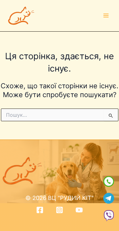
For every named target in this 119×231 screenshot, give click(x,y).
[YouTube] (79, 210)
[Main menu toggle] (106, 15)
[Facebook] (39, 210)
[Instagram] (59, 210)
